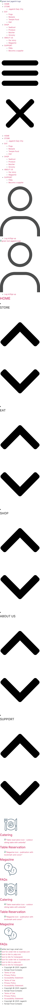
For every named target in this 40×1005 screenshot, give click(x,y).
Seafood (12, 27)
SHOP (6, 25)
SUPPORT (8, 45)
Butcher (12, 32)
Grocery (12, 35)
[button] (20, 93)
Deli (10, 22)
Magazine (12, 43)
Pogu (11, 14)
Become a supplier (16, 51)
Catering (6, 835)
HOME (6, 4)
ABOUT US (8, 38)
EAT (5, 12)
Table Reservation (12, 847)
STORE (7, 6)
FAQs (11, 48)
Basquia (12, 17)
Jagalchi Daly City (16, 9)
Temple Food (14, 19)
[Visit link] (20, 856)
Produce (12, 30)
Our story (12, 40)
